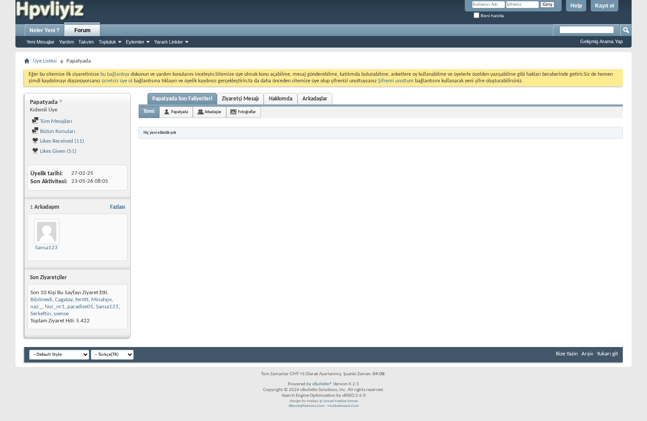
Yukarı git (607, 354)
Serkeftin (40, 314)
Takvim (86, 41)
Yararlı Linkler (168, 41)
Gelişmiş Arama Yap (601, 41)
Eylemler (135, 41)
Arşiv (587, 354)
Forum (82, 30)
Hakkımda (280, 99)
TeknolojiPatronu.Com (306, 406)
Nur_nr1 (55, 307)
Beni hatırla (491, 15)
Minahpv (101, 300)
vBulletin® (322, 384)
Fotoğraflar (247, 112)
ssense (61, 314)
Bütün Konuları (57, 131)
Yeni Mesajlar (40, 41)
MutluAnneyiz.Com (343, 406)
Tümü (148, 111)
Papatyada (179, 112)
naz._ (36, 307)
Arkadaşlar (314, 99)
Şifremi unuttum (396, 81)
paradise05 (80, 307)
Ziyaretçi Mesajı (240, 99)
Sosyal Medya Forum (341, 401)
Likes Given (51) (58, 151)
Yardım (66, 41)
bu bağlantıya (114, 74)
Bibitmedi (41, 300)
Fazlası (117, 207)
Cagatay (64, 300)
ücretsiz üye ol (118, 81)
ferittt (81, 300)
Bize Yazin (567, 354)
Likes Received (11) (61, 141)
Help (576, 6)
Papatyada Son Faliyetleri (182, 99)
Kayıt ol (604, 6)
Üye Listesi (45, 61)
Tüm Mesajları (55, 121)
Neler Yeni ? (44, 30)
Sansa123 (46, 248)
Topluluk (107, 41)
